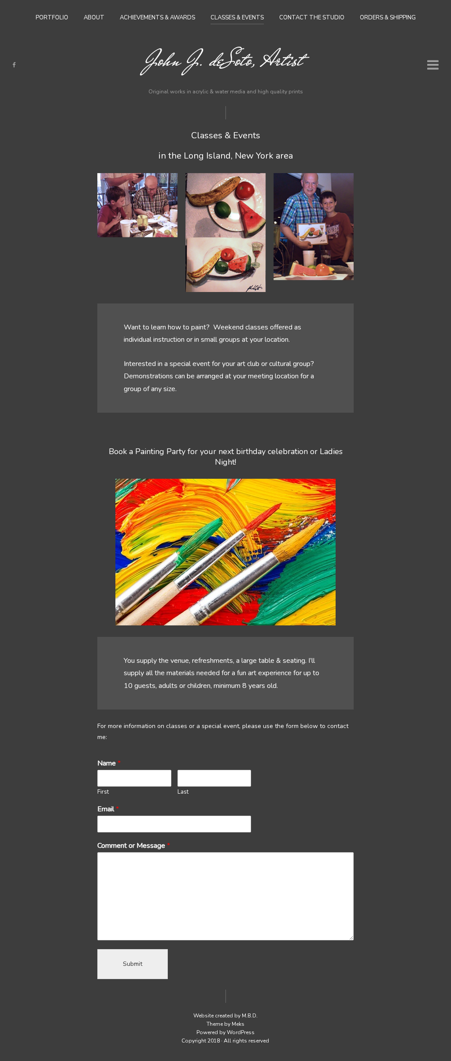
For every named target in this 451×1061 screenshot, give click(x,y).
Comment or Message (133, 845)
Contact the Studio (311, 18)
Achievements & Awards (157, 18)
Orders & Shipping (388, 18)
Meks (238, 1024)
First (103, 792)
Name (109, 763)
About (94, 18)
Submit (132, 964)
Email (108, 809)
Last (183, 792)
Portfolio (52, 18)
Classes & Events (237, 18)
